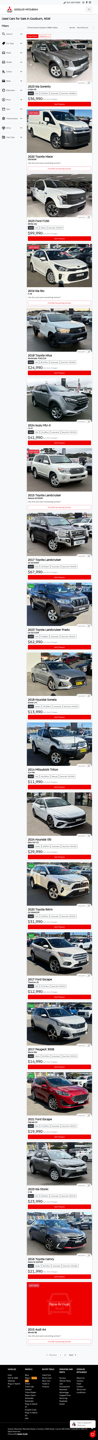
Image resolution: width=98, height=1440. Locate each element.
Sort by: (72, 27)
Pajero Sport (30, 1395)
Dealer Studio (22, 1434)
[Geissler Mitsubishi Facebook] (87, 2)
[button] (89, 9)
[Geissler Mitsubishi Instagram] (90, 2)
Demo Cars (47, 1378)
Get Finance (59, 104)
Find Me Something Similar (59, 168)
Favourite (81, 83)
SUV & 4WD (13, 1378)
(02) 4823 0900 (73, 2)
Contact (80, 1386)
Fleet (79, 1383)
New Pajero (27, 1376)
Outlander (29, 1398)
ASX (26, 1418)
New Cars (46, 1381)
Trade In (45, 1383)
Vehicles (11, 1381)
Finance (45, 1386)
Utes (10, 1375)
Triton (27, 1383)
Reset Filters (32, 36)
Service (62, 1378)
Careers (80, 1381)
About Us (80, 1378)
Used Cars (46, 1375)
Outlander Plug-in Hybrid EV (31, 1404)
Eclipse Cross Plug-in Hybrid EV (31, 1412)
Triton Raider (30, 1392)
